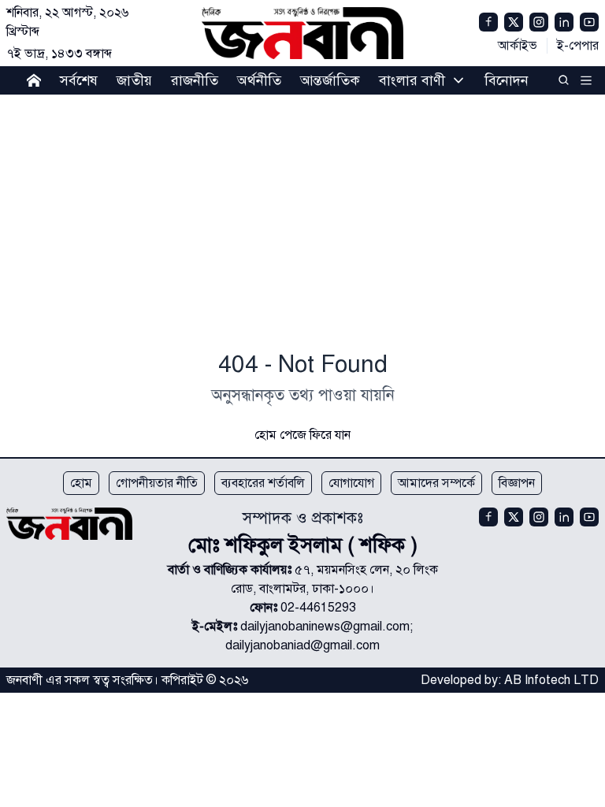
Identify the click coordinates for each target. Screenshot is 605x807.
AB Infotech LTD (551, 680)
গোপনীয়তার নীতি (157, 483)
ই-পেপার (578, 46)
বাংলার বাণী (412, 80)
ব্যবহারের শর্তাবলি (263, 483)
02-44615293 (318, 607)
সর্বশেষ (79, 80)
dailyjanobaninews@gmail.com (325, 626)
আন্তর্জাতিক (330, 80)
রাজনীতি (194, 80)
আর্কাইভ (517, 46)
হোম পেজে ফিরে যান (302, 435)
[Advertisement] (302, 225)
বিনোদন (506, 80)
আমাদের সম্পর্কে (436, 483)
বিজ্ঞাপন (517, 483)
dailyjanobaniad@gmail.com (302, 645)
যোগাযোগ (351, 483)
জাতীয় (134, 80)
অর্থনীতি (259, 80)
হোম (81, 483)
